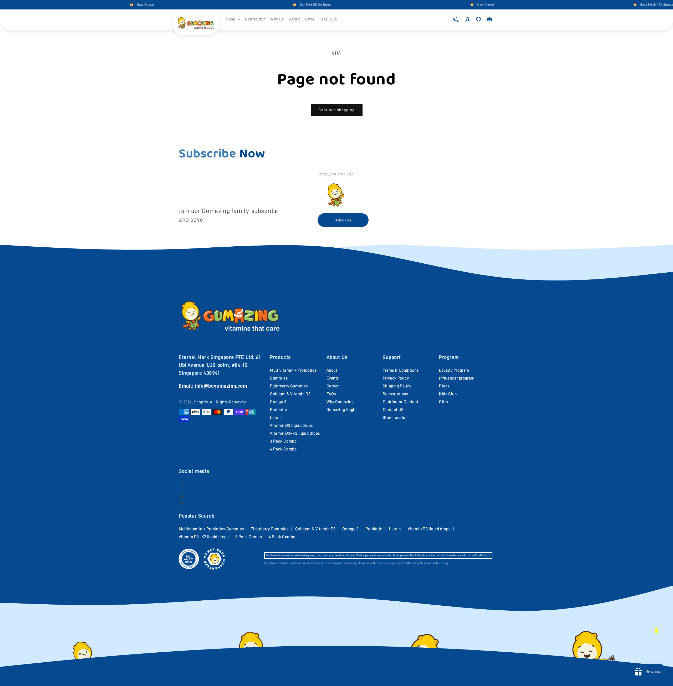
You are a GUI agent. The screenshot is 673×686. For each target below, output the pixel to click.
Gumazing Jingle (342, 410)
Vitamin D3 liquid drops (291, 425)
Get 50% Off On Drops (292, 4)
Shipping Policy (397, 386)
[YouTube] (181, 495)
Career (333, 386)
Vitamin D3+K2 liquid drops (295, 433)
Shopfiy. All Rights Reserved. (220, 402)
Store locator (395, 417)
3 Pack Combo (283, 441)
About (332, 370)
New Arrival (121, 4)
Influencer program (457, 378)
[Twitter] (182, 503)
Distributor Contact (400, 402)
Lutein (276, 417)
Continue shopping (337, 110)
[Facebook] (181, 482)
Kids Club (448, 394)
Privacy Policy (396, 378)
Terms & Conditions (401, 370)
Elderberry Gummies (289, 386)
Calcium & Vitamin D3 (290, 394)
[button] (232, 19)
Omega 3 (278, 402)
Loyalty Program (454, 370)
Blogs (444, 386)
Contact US (393, 410)
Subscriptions (395, 394)
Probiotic (278, 410)
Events (333, 378)
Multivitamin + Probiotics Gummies (211, 529)
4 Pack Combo (283, 449)
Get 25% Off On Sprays (633, 4)
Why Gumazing (340, 402)
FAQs (331, 394)
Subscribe (343, 220)
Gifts (443, 402)
